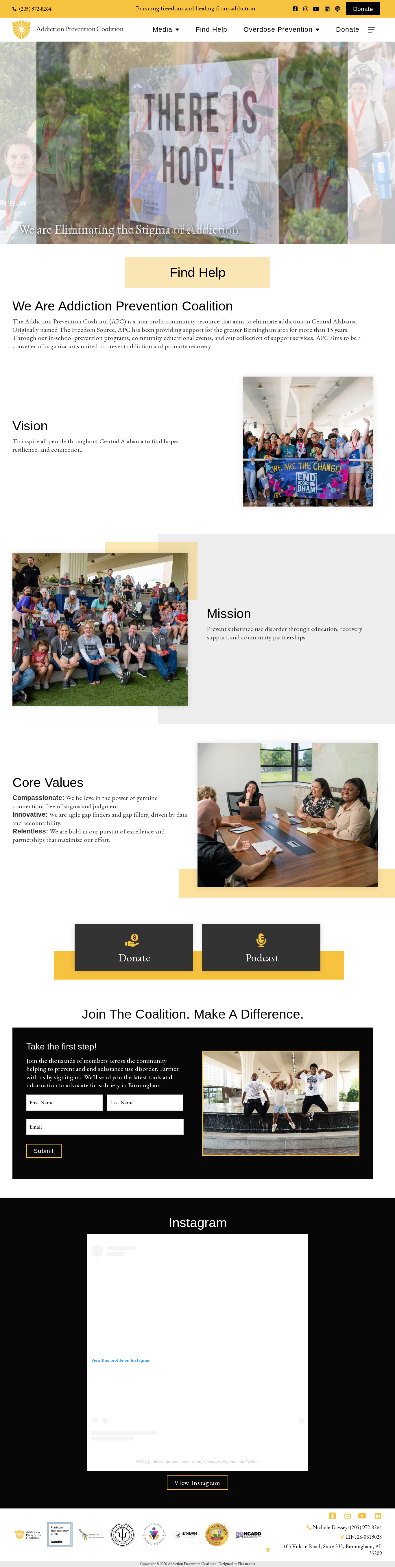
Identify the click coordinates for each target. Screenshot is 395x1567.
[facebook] (295, 8)
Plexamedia (246, 1563)
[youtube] (316, 8)
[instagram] (305, 8)
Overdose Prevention (278, 29)
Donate (347, 29)
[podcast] (337, 8)
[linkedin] (327, 8)
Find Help (211, 29)
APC (140, 1461)
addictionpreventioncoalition (175, 1461)
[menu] (372, 29)
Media (162, 29)
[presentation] (11, 142)
